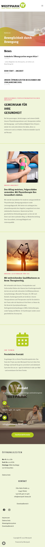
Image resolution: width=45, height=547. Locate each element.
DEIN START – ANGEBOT (13, 71)
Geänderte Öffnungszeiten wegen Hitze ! (21, 57)
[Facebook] (4, 510)
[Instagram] (9, 510)
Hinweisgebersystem (9, 523)
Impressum (6, 518)
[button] (4, 543)
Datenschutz (6, 475)
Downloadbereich (22, 504)
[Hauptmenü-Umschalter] (42, 6)
